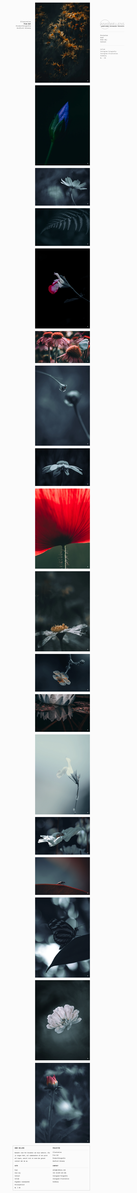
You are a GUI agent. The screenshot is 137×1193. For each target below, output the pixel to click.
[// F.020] (62, 467)
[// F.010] (62, 529)
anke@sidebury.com (59, 1170)
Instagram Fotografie (108, 51)
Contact (103, 42)
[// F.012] (62, 187)
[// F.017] (62, 227)
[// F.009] (62, 43)
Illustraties (25, 22)
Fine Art (27, 24)
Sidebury (103, 56)
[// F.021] (62, 288)
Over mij (103, 40)
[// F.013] (62, 125)
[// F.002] (62, 611)
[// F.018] (62, 1020)
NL (101, 58)
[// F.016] (62, 937)
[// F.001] (62, 406)
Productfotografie (23, 26)
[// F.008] (62, 673)
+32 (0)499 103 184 (59, 1173)
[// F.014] (62, 836)
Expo (102, 37)
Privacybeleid (19, 1184)
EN (105, 58)
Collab (102, 49)
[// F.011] (62, 1103)
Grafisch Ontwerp (24, 28)
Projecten (104, 35)
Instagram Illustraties (109, 53)
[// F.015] (62, 774)
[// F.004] (62, 347)
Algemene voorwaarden (22, 1182)
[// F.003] (62, 713)
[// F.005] (62, 876)
